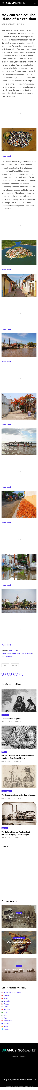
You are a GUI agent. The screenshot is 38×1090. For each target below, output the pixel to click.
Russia (6, 1023)
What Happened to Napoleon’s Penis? (19, 943)
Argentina (5, 715)
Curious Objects (19, 938)
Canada (19, 966)
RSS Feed (32, 1080)
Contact (16, 1080)
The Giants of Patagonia (11, 718)
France (6, 1007)
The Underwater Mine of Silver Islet (19, 969)
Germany (7, 1009)
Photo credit (6, 156)
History (4, 751)
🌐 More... (5, 1029)
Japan (6, 1018)
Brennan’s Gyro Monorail (19, 917)
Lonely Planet (7, 657)
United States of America (12, 993)
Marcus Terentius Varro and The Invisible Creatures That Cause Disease (18, 756)
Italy (5, 1015)
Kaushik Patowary (8, 24)
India (5, 1012)
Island (5, 665)
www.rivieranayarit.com (11, 653)
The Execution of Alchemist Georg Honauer (19, 795)
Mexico (14, 665)
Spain (6, 1026)
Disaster (4, 828)
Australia (7, 1001)
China (5, 998)
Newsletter (24, 1080)
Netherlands (8, 1021)
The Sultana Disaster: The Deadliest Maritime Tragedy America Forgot (16, 833)
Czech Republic (6, 791)
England (19, 913)
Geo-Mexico (27, 653)
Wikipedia (13, 650)
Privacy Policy (7, 1080)
